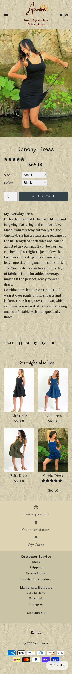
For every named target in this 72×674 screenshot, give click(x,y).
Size (7, 175)
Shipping (36, 567)
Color (8, 182)
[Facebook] (32, 632)
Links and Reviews (36, 587)
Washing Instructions (36, 579)
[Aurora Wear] (36, 14)
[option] (36, 83)
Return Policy (36, 573)
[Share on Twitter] (27, 343)
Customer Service (36, 556)
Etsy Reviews (36, 592)
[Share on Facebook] (20, 343)
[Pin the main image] (35, 343)
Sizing (36, 561)
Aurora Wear (40, 643)
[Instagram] (39, 632)
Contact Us (36, 612)
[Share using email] (52, 343)
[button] (14, 159)
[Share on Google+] (44, 343)
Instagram (36, 604)
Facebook (36, 598)
